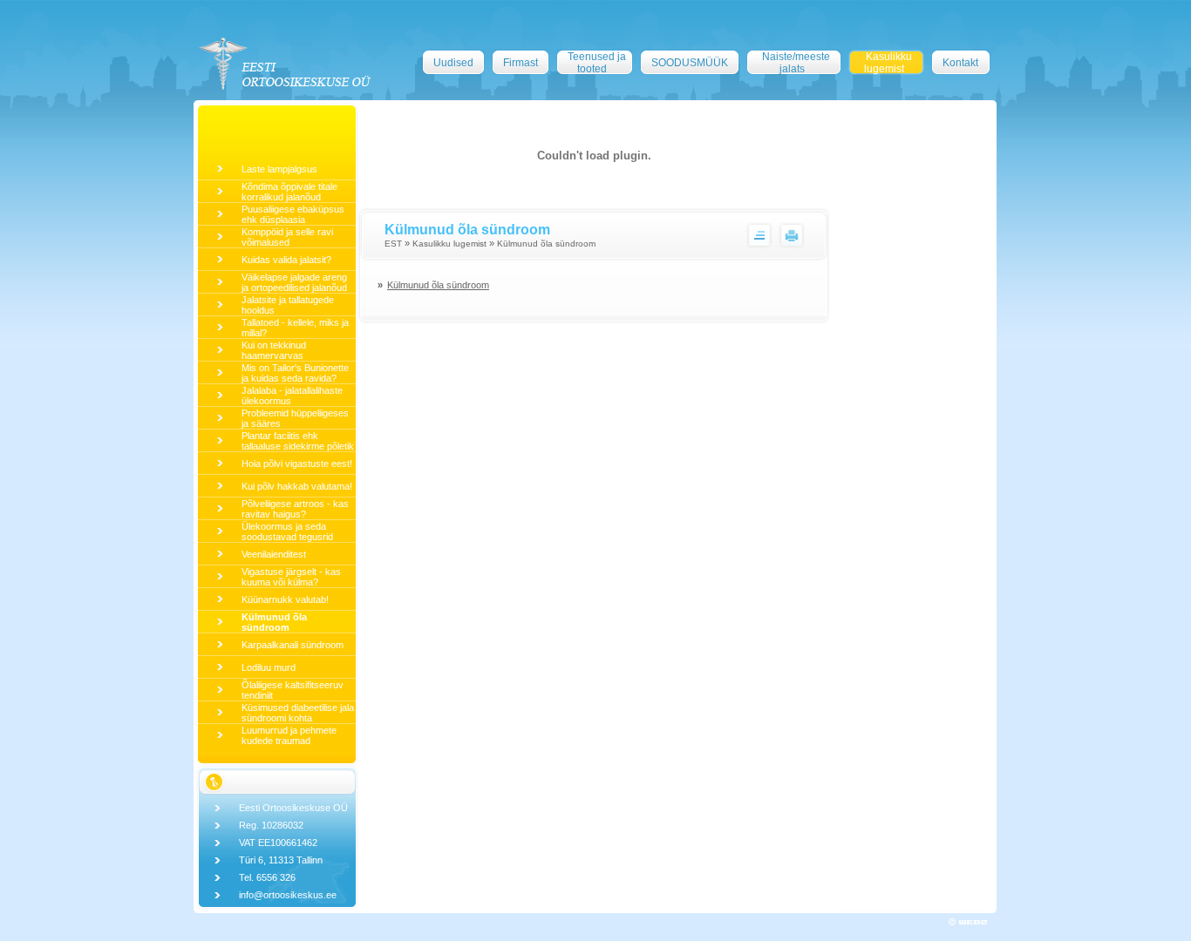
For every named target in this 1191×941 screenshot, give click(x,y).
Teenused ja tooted (597, 63)
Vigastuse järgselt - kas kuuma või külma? (291, 576)
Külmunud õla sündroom (274, 622)
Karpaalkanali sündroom (293, 645)
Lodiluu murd (269, 667)
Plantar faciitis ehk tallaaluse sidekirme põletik (298, 440)
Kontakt (960, 63)
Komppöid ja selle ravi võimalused (287, 237)
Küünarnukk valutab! (285, 599)
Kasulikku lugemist (888, 63)
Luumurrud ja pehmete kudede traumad (289, 735)
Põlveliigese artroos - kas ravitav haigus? (295, 508)
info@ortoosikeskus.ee (288, 895)
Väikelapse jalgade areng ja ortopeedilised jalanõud (294, 282)
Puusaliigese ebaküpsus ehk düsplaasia (293, 214)
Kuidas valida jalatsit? (286, 259)
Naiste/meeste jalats (796, 63)
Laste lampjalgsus (279, 169)
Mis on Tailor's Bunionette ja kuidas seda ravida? (295, 372)
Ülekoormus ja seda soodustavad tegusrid (287, 531)
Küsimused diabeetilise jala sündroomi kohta (298, 712)
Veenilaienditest (274, 554)
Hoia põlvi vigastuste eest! (297, 463)
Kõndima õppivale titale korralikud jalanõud (289, 191)
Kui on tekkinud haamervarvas (274, 350)
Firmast (520, 63)
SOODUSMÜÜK (689, 63)
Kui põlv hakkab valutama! (297, 486)
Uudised (453, 63)
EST (393, 243)
